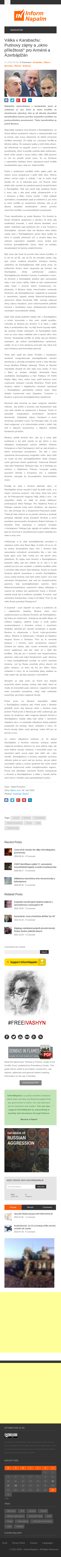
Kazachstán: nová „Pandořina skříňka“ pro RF (34, 916)
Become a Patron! (29, 1119)
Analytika (37, 62)
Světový (27, 66)
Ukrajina (19, 1526)
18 (16, 1486)
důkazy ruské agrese (15, 1516)
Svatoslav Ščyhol (21, 794)
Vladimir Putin (13, 828)
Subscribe (14, 1195)
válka (38, 823)
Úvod (4, 1543)
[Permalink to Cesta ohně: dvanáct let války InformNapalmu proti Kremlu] (8, 852)
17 (8, 1486)
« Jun (6, 1498)
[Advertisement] (30, 1322)
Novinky (8, 66)
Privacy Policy (18, 1543)
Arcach (16, 818)
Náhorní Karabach (14, 823)
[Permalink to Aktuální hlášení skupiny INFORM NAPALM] (8, 1216)
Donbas (32, 1511)
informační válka (35, 1516)
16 (53, 1481)
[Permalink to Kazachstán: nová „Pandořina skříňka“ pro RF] (8, 918)
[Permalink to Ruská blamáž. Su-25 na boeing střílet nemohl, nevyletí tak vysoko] (8, 1228)
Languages (47, 1543)
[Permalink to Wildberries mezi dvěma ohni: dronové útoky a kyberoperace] (8, 880)
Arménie (27, 818)
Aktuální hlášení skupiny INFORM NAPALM (33, 1214)
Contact (33, 1543)
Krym (49, 1516)
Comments (47, 1207)
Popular (13, 1207)
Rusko (29, 823)
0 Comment (25, 62)
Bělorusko (11, 1511)
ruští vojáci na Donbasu (42, 1521)
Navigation (16, 30)
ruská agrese (22, 1521)
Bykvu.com (16, 790)
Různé (18, 66)
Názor (47, 62)
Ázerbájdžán (40, 818)
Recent (30, 1207)
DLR (22, 1511)
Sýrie (9, 1526)
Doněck (44, 1511)
